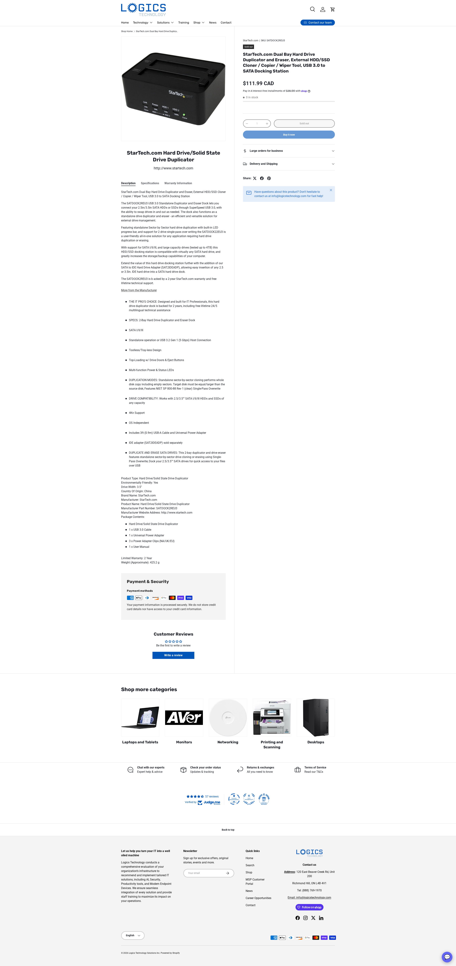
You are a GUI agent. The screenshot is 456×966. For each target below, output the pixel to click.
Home (125, 22)
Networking (227, 742)
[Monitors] (184, 718)
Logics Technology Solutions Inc (144, 953)
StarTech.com (250, 40)
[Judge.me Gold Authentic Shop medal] (249, 799)
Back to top (228, 829)
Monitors (184, 742)
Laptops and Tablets (140, 742)
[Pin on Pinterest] (269, 178)
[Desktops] (316, 718)
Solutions (163, 22)
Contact (226, 22)
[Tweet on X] (254, 178)
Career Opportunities (258, 898)
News (212, 22)
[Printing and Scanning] (272, 718)
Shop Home (127, 31)
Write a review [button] (173, 655)
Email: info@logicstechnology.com (309, 897)
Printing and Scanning (272, 744)
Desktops (315, 742)
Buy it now (289, 134)
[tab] (128, 183)
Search (250, 865)
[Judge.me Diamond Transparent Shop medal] (234, 799)
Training (183, 22)
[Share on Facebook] (261, 178)
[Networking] (228, 718)
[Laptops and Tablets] (140, 718)
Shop (196, 22)
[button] (333, 9)
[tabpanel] (173, 377)
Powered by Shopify (170, 953)
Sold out (304, 123)
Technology (140, 22)
